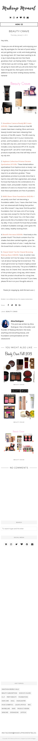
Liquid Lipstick (20, 705)
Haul (12, 701)
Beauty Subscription (9, 693)
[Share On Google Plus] (19, 305)
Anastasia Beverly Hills (10, 689)
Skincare (5, 712)
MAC (29, 705)
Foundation (23, 697)
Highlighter (21, 701)
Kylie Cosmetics (7, 705)
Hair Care (5, 701)
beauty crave (11, 311)
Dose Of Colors (25, 693)
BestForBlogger (31, 738)
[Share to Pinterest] (16, 305)
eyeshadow (14, 712)
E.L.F (3, 697)
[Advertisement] (19, 571)
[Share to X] (12, 305)
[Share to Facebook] (8, 305)
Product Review (23, 708)
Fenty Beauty (12, 697)
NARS (13, 708)
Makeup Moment (15, 738)
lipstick (23, 712)
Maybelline (6, 708)
